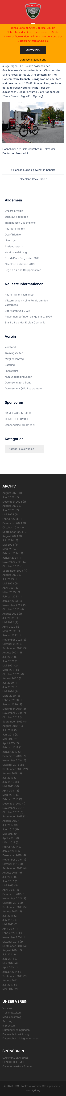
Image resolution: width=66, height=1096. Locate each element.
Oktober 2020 (11, 674)
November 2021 (12, 639)
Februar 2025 (10, 518)
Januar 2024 (10, 557)
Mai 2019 (7, 738)
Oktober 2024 (11, 527)
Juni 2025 (8, 510)
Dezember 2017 (11, 803)
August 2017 (9, 820)
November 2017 (12, 807)
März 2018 (8, 794)
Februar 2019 (10, 747)
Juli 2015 (7, 915)
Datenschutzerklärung (18, 382)
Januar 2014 (9, 971)
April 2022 (8, 626)
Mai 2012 (7, 989)
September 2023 (12, 570)
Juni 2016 (8, 881)
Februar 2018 (10, 799)
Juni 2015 (8, 920)
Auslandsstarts (14, 246)
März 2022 (9, 631)
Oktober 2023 (11, 566)
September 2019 (12, 721)
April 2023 (8, 587)
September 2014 (12, 946)
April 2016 (8, 889)
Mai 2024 (8, 544)
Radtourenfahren (15, 228)
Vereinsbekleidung (16, 252)
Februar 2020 (10, 700)
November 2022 (12, 605)
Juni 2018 (8, 781)
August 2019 (10, 725)
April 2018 (8, 790)
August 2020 (10, 678)
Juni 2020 (8, 687)
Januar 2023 (10, 600)
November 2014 (12, 937)
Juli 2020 (8, 682)
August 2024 (10, 536)
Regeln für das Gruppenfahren (23, 270)
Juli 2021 (7, 656)
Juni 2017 (8, 829)
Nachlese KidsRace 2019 (20, 264)
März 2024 (9, 549)
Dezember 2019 (12, 708)
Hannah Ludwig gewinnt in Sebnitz (34, 169)
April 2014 (8, 967)
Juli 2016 (7, 877)
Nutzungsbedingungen (18, 376)
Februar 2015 (10, 933)
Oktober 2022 (11, 609)
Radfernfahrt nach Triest (19, 294)
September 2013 (12, 976)
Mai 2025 (8, 514)
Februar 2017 (10, 846)
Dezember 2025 (12, 501)
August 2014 (10, 950)
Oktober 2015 (10, 902)
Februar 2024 (10, 553)
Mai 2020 (8, 691)
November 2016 (12, 859)
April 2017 (8, 838)
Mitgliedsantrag (14, 359)
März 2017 (8, 842)
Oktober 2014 (10, 941)
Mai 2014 (7, 963)
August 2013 (10, 980)
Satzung (10, 364)
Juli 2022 (8, 618)
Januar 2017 (9, 850)
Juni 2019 (8, 734)
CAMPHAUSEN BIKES (18, 413)
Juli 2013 (7, 984)
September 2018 (12, 769)
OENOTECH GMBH (16, 419)
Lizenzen (10, 240)
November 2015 (12, 898)
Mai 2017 (7, 833)
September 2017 (12, 816)
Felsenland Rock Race (32, 179)
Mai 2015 (7, 924)
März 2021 (8, 669)
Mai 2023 (8, 583)
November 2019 (12, 712)
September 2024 (12, 531)
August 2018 (10, 773)
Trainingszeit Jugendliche (20, 222)
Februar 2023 (10, 596)
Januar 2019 (9, 751)
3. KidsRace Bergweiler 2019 (22, 258)
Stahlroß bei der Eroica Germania (25, 322)
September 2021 (12, 648)
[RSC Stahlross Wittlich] (33, 11)
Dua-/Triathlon (13, 234)
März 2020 (9, 695)
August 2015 (10, 911)
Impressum (11, 370)
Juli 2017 (7, 825)
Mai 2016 (7, 885)
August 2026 (10, 493)
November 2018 (12, 760)
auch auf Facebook (16, 216)
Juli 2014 (7, 954)
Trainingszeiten (14, 353)
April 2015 (8, 928)
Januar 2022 (10, 635)
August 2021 (10, 652)
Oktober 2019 (10, 717)
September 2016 (12, 868)
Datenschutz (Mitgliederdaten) (23, 388)
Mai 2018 (7, 786)
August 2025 (10, 505)
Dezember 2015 (12, 894)
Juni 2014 (8, 958)
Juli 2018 (7, 777)
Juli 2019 (7, 730)
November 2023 (12, 562)
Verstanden (33, 50)
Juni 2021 (8, 661)
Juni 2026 (8, 497)
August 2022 (10, 613)
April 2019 (8, 743)
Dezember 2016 (12, 855)
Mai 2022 (8, 622)
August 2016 (10, 872)
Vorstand (10, 347)
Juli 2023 (8, 579)
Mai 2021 (7, 665)
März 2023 (9, 592)
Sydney (35, 1090)
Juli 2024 (8, 540)
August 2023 (10, 574)
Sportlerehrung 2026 (17, 310)
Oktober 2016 (10, 863)
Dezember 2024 (12, 523)
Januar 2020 (10, 704)
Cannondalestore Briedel (20, 424)
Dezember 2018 (12, 756)
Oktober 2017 (10, 812)
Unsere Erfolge (14, 210)
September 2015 (12, 907)
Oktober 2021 (10, 643)
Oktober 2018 (10, 764)
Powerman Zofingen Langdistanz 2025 (28, 316)
